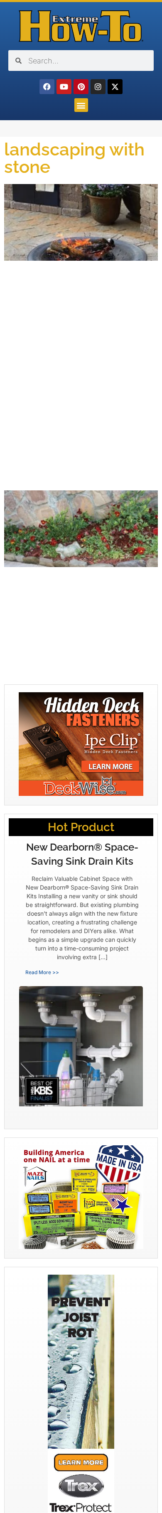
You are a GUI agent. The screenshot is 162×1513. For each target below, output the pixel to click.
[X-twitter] (115, 86)
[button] (81, 105)
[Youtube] (63, 86)
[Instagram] (98, 86)
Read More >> (42, 972)
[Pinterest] (81, 86)
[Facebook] (46, 86)
